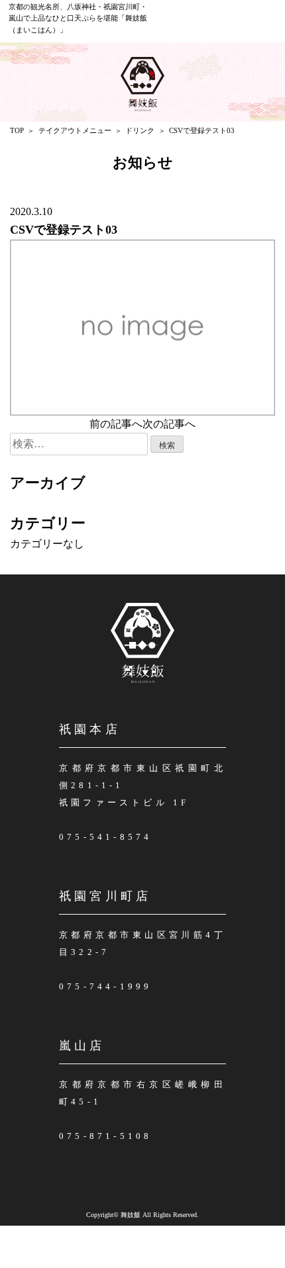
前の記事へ (115, 424)
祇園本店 (90, 729)
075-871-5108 (105, 1136)
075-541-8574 (105, 837)
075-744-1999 (105, 986)
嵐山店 (82, 1045)
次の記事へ (169, 424)
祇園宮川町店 (105, 896)
